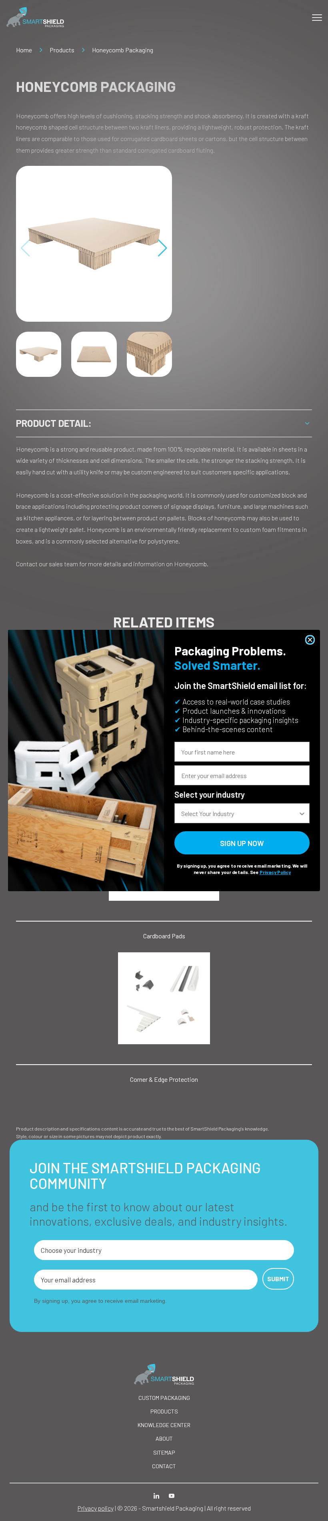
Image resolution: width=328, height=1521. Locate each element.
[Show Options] (302, 813)
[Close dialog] (310, 640)
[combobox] (239, 813)
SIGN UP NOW (242, 843)
